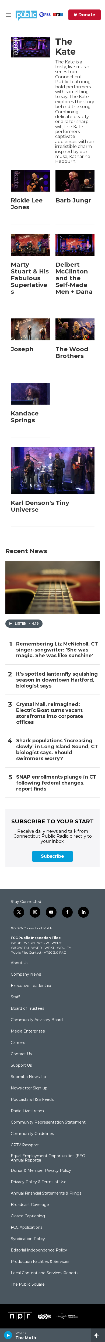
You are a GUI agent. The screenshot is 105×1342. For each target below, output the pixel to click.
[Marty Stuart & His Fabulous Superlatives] (30, 245)
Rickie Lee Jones (27, 204)
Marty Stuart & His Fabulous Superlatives (30, 278)
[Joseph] (30, 329)
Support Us (21, 1065)
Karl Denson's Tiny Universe (40, 506)
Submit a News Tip (28, 1077)
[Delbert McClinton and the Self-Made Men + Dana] (75, 245)
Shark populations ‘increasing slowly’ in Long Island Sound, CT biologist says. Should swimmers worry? (57, 750)
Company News (26, 974)
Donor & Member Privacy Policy (41, 1171)
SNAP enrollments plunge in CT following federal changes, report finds (56, 783)
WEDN (29, 943)
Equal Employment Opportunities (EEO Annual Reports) (48, 1158)
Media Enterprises (28, 1031)
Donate (86, 14)
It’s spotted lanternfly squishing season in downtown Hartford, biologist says (57, 680)
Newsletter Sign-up (29, 1088)
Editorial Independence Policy (39, 1250)
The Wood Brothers (71, 353)
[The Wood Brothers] (75, 329)
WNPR (36, 948)
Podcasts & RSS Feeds (32, 1100)
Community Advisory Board (37, 1020)
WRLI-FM (64, 948)
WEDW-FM (20, 948)
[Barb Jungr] (75, 181)
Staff (15, 997)
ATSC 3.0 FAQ (55, 952)
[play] (8, 1335)
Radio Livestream (27, 1111)
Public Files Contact (26, 952)
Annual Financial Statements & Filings (46, 1193)
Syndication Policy (28, 1239)
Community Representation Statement (48, 1122)
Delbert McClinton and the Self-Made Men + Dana (74, 278)
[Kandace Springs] (30, 394)
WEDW (43, 943)
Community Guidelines (32, 1134)
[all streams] (98, 1335)
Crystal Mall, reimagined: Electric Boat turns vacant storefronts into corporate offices (49, 713)
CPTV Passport (25, 1145)
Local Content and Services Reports (44, 1273)
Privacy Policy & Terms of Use (38, 1182)
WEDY (56, 943)
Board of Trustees (27, 1008)
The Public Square (28, 1284)
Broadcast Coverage (30, 1205)
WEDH (16, 943)
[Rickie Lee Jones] (30, 181)
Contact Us (21, 1054)
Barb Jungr (73, 200)
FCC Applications (26, 1227)
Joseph (22, 349)
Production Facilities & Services (40, 1262)
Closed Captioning (28, 1216)
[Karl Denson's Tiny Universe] (52, 470)
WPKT (49, 948)
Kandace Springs (24, 417)
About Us (19, 963)
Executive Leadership (31, 986)
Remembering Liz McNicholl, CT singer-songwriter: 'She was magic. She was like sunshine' (57, 650)
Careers (18, 1043)
